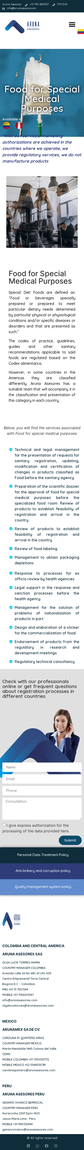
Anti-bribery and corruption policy (43, 870)
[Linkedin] (28, 1146)
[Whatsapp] (37, 1146)
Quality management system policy (43, 886)
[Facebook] (46, 1146)
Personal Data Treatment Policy (43, 854)
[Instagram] (55, 1146)
